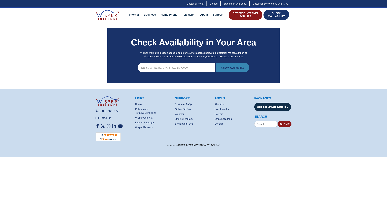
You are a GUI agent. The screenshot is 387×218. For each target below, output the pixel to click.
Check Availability (276, 14)
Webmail (179, 114)
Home (138, 104)
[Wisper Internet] (114, 101)
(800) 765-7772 (109, 111)
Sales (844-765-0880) (235, 3)
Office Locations (223, 119)
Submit (284, 124)
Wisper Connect (143, 117)
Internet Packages (144, 122)
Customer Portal (195, 3)
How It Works (222, 109)
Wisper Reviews (144, 127)
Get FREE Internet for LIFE (245, 14)
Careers (219, 114)
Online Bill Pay (183, 109)
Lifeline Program (184, 119)
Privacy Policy (209, 145)
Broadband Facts (184, 123)
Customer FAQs (183, 104)
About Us (219, 104)
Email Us (105, 118)
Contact (214, 3)
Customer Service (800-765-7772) (271, 3)
